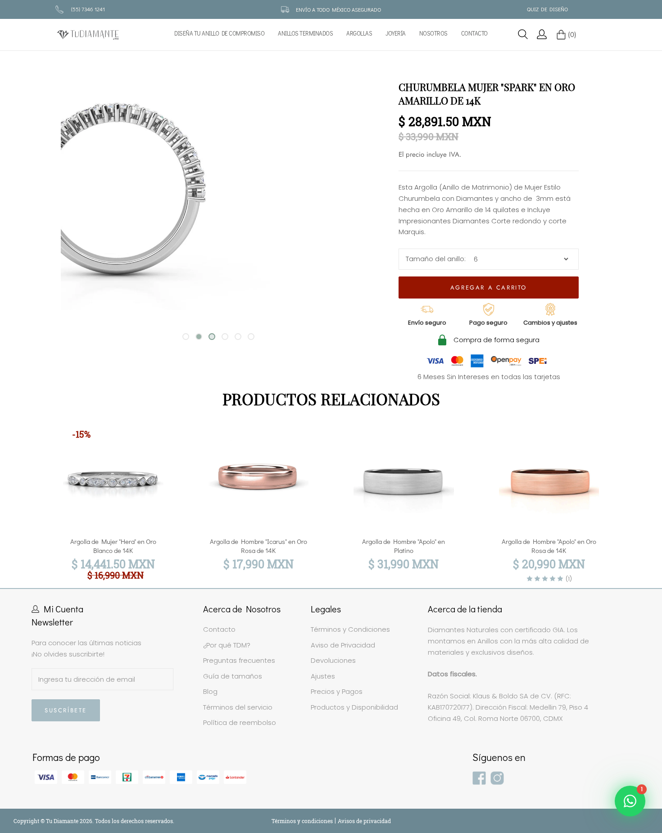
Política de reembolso (239, 722)
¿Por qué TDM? (226, 645)
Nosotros (433, 33)
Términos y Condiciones (350, 629)
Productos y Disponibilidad (354, 707)
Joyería (395, 33)
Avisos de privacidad (364, 820)
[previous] (28, 495)
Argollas (359, 33)
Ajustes (323, 676)
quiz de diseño (547, 9)
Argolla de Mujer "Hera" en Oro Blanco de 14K (113, 546)
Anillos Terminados (305, 33)
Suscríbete (66, 710)
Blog (210, 691)
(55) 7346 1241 (88, 9)
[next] (634, 495)
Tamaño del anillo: (436, 258)
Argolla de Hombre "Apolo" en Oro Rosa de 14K (549, 546)
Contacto (474, 33)
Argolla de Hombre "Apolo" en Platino (403, 546)
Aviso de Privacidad (343, 645)
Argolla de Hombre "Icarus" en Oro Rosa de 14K (258, 546)
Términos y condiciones (303, 820)
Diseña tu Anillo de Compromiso (219, 33)
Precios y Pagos (337, 691)
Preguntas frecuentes (239, 660)
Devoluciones (333, 660)
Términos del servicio (237, 707)
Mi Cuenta (63, 609)
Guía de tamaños (232, 676)
